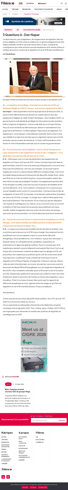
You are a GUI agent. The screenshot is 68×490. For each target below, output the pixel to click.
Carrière (4, 463)
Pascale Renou (10, 54)
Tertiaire (15, 9)
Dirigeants (15, 14)
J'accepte (25, 487)
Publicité (22, 446)
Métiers (4, 452)
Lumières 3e (39, 442)
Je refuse (33, 487)
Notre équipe (23, 448)
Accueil (5, 9)
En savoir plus (43, 487)
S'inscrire (62, 420)
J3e (18, 30)
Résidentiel (26, 9)
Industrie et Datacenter (44, 9)
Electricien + (40, 439)
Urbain (59, 9)
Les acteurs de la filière (31, 30)
